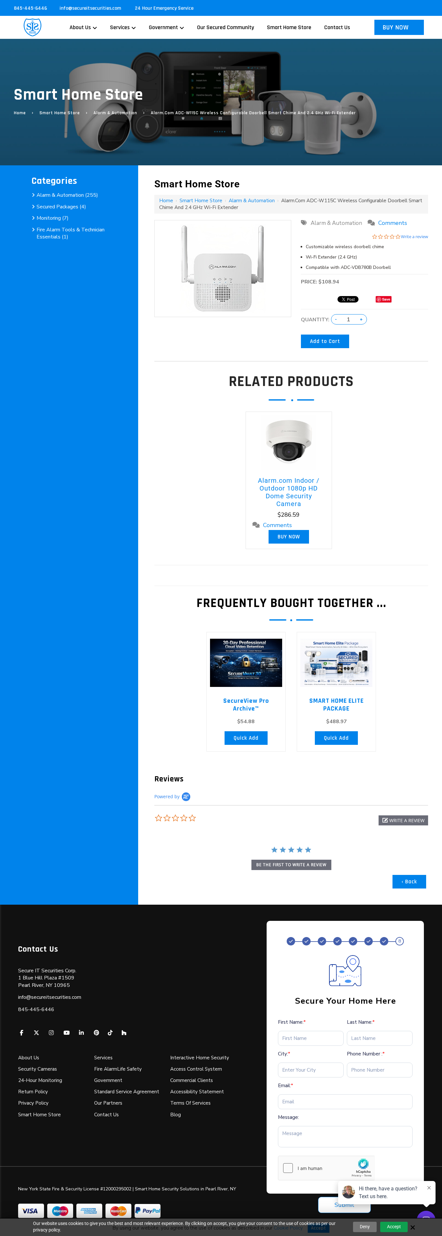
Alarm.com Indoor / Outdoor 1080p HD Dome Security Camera (288, 492)
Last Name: (361, 1022)
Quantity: (315, 319)
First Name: (292, 1022)
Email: (285, 1085)
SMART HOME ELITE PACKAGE (336, 705)
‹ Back (409, 881)
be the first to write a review (291, 864)
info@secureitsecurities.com (91, 8)
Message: (288, 1117)
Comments (392, 223)
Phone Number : (366, 1054)
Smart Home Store (59, 113)
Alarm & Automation (115, 113)
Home (20, 113)
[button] (403, 820)
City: (284, 1054)
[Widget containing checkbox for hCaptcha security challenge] (326, 1168)
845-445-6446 (30, 8)
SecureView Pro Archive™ (246, 705)
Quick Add (246, 738)
